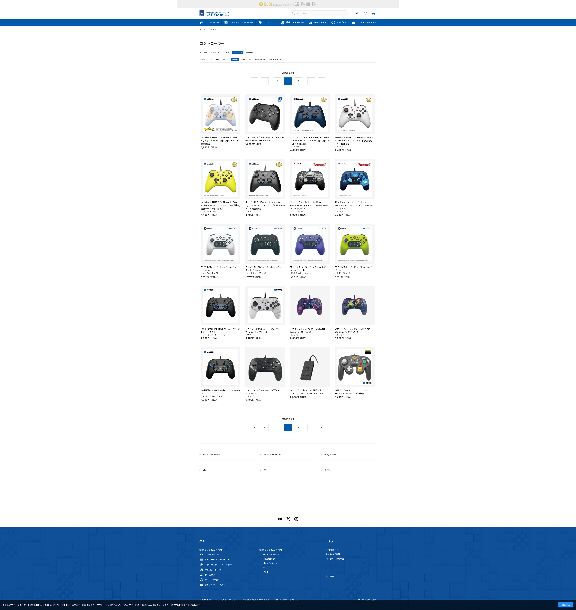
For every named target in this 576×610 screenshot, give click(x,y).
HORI (265, 572)
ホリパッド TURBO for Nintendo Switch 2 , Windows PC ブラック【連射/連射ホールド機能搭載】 (265, 205)
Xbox (205, 470)
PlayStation (330, 454)
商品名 (226, 59)
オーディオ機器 (212, 580)
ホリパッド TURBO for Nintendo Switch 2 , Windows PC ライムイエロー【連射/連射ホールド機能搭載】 (220, 205)
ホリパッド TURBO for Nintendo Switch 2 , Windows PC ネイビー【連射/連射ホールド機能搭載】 (310, 140)
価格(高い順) (260, 59)
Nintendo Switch (211, 454)
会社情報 (330, 576)
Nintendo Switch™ (271, 554)
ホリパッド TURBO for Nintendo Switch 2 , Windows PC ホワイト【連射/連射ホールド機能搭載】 (354, 140)
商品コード (215, 59)
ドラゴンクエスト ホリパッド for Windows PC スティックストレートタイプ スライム (354, 205)
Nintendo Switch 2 (273, 454)
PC (265, 470)
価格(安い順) (246, 59)
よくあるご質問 (333, 554)
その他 (328, 470)
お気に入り (365, 13)
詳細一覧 (250, 52)
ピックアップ (216, 52)
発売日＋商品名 (275, 59)
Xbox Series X (270, 563)
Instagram (296, 519)
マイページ (356, 13)
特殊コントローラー (214, 569)
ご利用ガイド (332, 550)
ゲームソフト (211, 575)
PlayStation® (269, 558)
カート (373, 13)
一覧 (227, 52)
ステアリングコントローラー (218, 564)
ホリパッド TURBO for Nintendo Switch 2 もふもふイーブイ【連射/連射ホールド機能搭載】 (220, 140)
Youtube (280, 519)
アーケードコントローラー (217, 559)
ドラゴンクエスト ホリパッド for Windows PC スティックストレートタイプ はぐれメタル (309, 205)
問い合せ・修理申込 (335, 558)
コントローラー (212, 554)
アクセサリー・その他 (215, 585)
